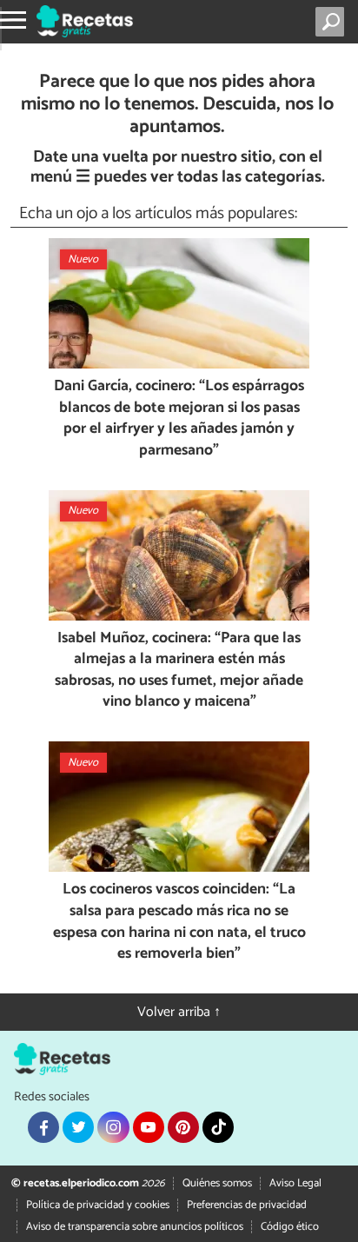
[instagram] (113, 1127)
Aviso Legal (295, 1183)
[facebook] (43, 1127)
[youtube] (148, 1127)
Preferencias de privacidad (247, 1205)
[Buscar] (333, 22)
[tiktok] (218, 1127)
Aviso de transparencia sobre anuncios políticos (134, 1226)
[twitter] (78, 1127)
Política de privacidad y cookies (97, 1205)
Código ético (290, 1226)
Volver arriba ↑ (179, 1012)
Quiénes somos (217, 1183)
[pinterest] (183, 1127)
